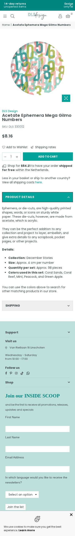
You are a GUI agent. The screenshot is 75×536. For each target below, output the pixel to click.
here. (38, 182)
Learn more (27, 530)
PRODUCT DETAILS (19, 197)
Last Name (12, 437)
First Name (12, 417)
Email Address (14, 457)
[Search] (12, 16)
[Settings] (60, 16)
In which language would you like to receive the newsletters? (36, 480)
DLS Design (10, 111)
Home (6, 25)
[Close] (71, 515)
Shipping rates (45, 147)
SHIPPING (12, 305)
